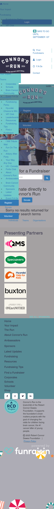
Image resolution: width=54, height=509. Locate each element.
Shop (7, 390)
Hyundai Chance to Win (10, 109)
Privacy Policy (30, 441)
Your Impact (11, 325)
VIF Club (10, 114)
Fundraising (11, 356)
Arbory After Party (10, 155)
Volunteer (9, 386)
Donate (27, 199)
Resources (11, 120)
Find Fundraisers (38, 51)
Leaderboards (12, 117)
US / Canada (12, 166)
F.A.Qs (39, 66)
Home (7, 321)
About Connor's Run (10, 174)
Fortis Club (11, 169)
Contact (36, 72)
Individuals (13, 220)
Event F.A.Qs (12, 198)
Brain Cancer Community (11, 91)
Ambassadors (12, 178)
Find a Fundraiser (9, 131)
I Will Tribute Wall (10, 143)
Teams (25, 220)
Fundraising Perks (10, 103)
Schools (9, 86)
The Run (9, 329)
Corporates (11, 83)
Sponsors (10, 188)
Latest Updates (8, 193)
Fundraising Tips (10, 125)
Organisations (39, 220)
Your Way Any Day (9, 161)
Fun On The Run (10, 149)
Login (38, 59)
